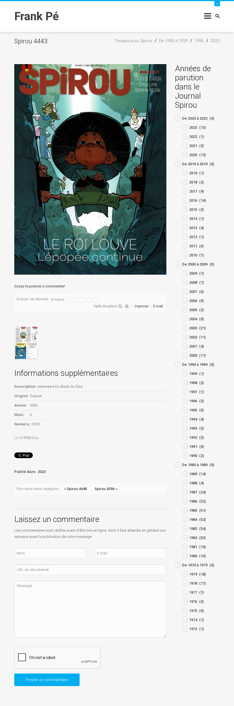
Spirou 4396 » (105, 489)
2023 (42, 472)
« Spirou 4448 (75, 489)
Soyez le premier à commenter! (39, 286)
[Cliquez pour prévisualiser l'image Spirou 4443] (90, 169)
